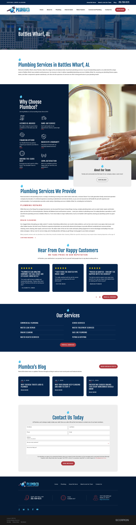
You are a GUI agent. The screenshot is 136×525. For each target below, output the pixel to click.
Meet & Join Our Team (104, 2)
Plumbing (63, 484)
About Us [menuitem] (49, 9)
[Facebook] (33, 509)
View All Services (68, 345)
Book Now (120, 9)
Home (56, 484)
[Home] (18, 10)
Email (70, 432)
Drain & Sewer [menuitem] (69, 9)
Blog (115, 2)
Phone (28, 432)
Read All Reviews (110, 297)
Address (29, 437)
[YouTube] (37, 509)
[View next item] (100, 297)
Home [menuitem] (41, 9)
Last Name (71, 427)
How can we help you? (32, 447)
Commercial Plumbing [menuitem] (95, 9)
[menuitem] (9, 522)
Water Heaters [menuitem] (80, 9)
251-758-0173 (124, 2)
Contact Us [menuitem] (108, 9)
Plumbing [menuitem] (58, 9)
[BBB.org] (19, 509)
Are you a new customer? (32, 442)
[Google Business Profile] (24, 509)
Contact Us (99, 484)
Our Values (102, 180)
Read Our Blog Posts (108, 366)
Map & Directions (104, 499)
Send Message (68, 463)
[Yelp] (28, 509)
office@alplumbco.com (100, 458)
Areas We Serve (91, 2)
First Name (29, 427)
